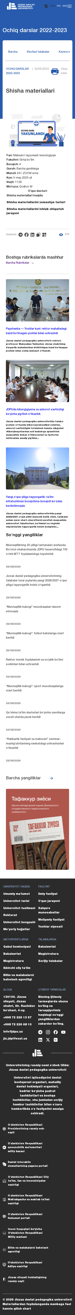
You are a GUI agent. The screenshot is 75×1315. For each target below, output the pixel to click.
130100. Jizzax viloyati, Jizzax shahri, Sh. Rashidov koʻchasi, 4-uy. (19, 1004)
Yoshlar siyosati (50, 927)
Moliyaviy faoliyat (51, 920)
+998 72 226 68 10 (17, 1024)
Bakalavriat (12, 954)
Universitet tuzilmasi (19, 908)
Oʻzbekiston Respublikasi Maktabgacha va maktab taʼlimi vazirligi (29, 1200)
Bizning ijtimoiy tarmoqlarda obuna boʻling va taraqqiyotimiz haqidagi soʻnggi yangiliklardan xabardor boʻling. (53, 1010)
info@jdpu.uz (13, 1032)
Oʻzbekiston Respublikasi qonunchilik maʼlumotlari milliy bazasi (25, 1147)
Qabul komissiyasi (17, 947)
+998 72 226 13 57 (17, 1017)
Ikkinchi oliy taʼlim (16, 968)
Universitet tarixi (16, 901)
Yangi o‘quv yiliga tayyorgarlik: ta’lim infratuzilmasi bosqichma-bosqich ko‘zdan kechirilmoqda (34, 501)
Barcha (12, 52)
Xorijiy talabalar (50, 961)
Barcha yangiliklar (23, 778)
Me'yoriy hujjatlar (16, 929)
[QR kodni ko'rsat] (45, 235)
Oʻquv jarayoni (49, 901)
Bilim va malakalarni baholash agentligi (18, 977)
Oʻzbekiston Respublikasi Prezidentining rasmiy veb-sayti (26, 1129)
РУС (59, 6)
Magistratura (13, 961)
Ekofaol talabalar (38, 52)
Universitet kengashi (19, 922)
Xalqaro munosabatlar (49, 910)
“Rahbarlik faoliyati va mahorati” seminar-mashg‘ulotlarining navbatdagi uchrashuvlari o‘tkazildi (35, 743)
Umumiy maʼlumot (16, 894)
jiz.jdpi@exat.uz (15, 1039)
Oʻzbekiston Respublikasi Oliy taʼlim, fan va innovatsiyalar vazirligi (28, 1181)
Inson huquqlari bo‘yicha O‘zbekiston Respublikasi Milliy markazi (25, 1233)
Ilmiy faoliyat (48, 894)
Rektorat (10, 915)
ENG (65, 6)
